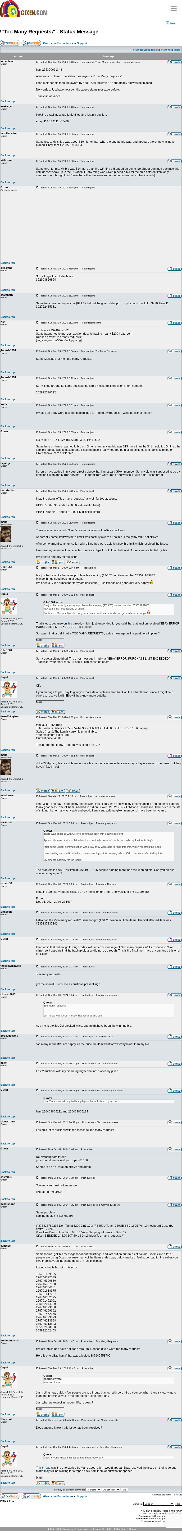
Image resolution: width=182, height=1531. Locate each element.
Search (174, 23)
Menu (173, 6)
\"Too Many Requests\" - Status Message (49, 32)
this (70, 623)
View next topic (170, 49)
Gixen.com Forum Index (58, 43)
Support (82, 43)
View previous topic (145, 49)
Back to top (7, 101)
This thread (43, 1467)
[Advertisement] (109, 226)
